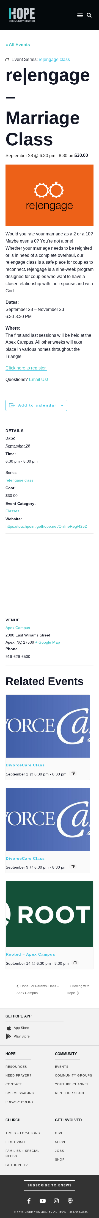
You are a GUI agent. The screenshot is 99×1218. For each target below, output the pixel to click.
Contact (14, 1084)
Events (61, 1066)
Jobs (59, 1150)
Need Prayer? (18, 1075)
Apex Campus (18, 627)
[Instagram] (56, 1201)
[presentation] (48, 726)
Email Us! (38, 379)
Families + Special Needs (22, 1153)
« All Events (18, 44)
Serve (60, 1142)
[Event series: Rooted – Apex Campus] (75, 962)
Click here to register (26, 368)
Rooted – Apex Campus (30, 954)
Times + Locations (23, 1133)
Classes (12, 511)
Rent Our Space (70, 1093)
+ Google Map (47, 642)
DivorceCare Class (25, 765)
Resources (16, 1066)
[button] (79, 15)
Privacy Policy (20, 1101)
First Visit (16, 1142)
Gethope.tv (17, 1165)
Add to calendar (37, 405)
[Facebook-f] (29, 1201)
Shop (60, 1159)
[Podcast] (70, 1201)
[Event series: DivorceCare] (73, 773)
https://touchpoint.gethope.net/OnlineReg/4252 (46, 526)
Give (59, 1133)
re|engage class (19, 480)
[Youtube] (43, 1201)
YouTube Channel (72, 1084)
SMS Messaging (20, 1093)
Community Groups (73, 1075)
